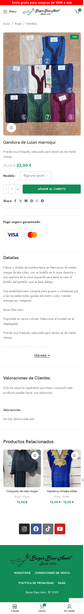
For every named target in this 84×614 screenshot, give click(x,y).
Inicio (6, 23)
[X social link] (20, 201)
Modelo (8, 176)
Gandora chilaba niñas (62, 491)
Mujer (26, 497)
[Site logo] (42, 11)
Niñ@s (66, 497)
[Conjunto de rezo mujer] (22, 468)
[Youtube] (59, 529)
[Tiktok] (48, 529)
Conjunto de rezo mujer (22, 491)
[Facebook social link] (15, 201)
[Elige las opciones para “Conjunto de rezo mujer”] (35, 455)
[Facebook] (36, 529)
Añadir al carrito (52, 189)
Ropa (18, 23)
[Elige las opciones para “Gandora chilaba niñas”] (75, 455)
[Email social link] (26, 201)
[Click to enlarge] (11, 128)
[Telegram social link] (42, 201)
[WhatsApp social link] (37, 201)
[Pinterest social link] (31, 201)
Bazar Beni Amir (36, 592)
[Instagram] (24, 529)
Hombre (31, 23)
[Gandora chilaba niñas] (62, 468)
